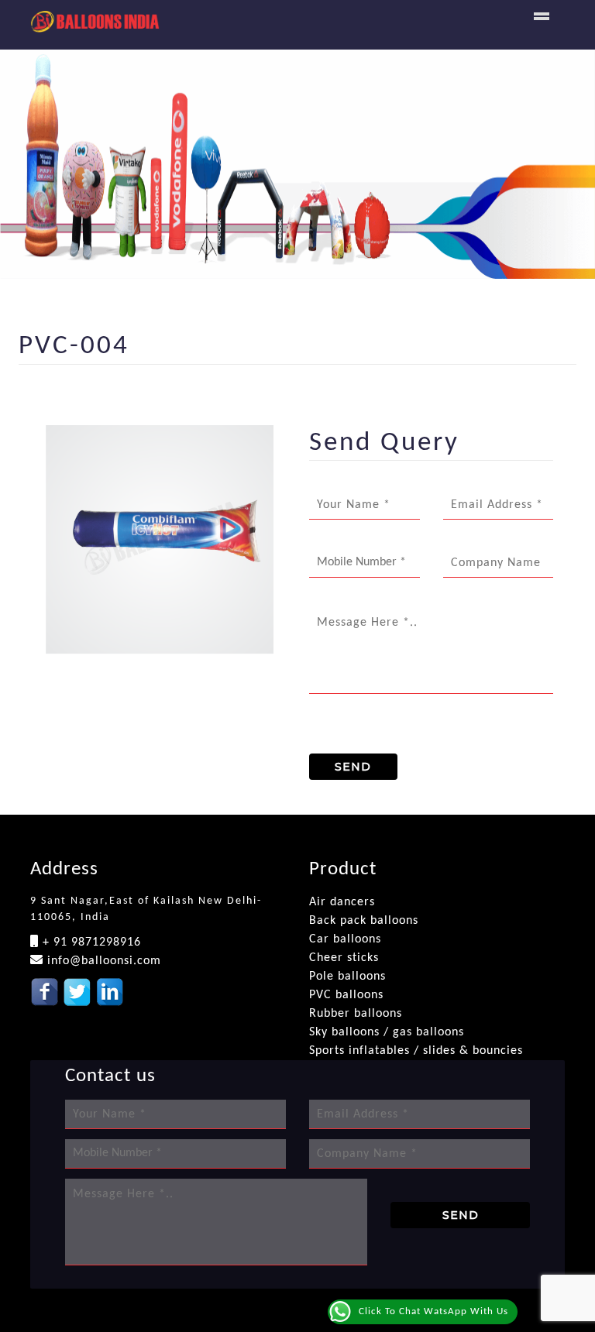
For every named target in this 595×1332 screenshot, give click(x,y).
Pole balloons (347, 976)
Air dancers (342, 902)
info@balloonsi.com (102, 961)
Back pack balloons (363, 921)
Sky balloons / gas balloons (386, 1032)
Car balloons (345, 939)
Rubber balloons (355, 1014)
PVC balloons (346, 995)
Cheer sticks (344, 958)
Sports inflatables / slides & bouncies (416, 1051)
